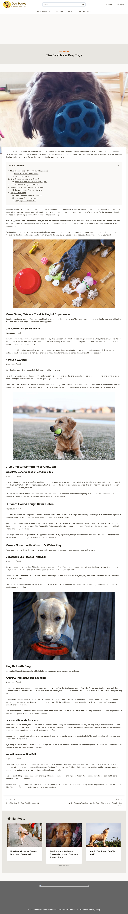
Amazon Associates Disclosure (55, 910)
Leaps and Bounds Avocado (26, 198)
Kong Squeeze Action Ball (25, 201)
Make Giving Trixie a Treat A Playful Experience (29, 171)
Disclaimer (84, 910)
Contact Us (120, 4)
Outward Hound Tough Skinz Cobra (25, 185)
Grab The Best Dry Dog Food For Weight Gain (24, 801)
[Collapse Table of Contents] (118, 165)
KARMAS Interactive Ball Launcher (28, 195)
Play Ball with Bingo (18, 193)
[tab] (61, 865)
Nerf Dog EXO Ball (22, 176)
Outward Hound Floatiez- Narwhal (28, 190)
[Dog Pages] (14, 4)
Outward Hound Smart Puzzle (26, 174)
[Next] (117, 843)
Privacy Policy (94, 910)
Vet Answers (42, 11)
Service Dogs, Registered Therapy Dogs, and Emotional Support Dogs (64, 854)
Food (51, 11)
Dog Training (60, 11)
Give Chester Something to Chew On (25, 179)
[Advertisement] (64, 29)
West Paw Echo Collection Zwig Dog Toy (31, 182)
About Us (110, 4)
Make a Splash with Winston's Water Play (27, 187)
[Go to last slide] (10, 843)
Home (30, 910)
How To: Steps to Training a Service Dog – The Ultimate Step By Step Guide (94, 803)
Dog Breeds (71, 11)
